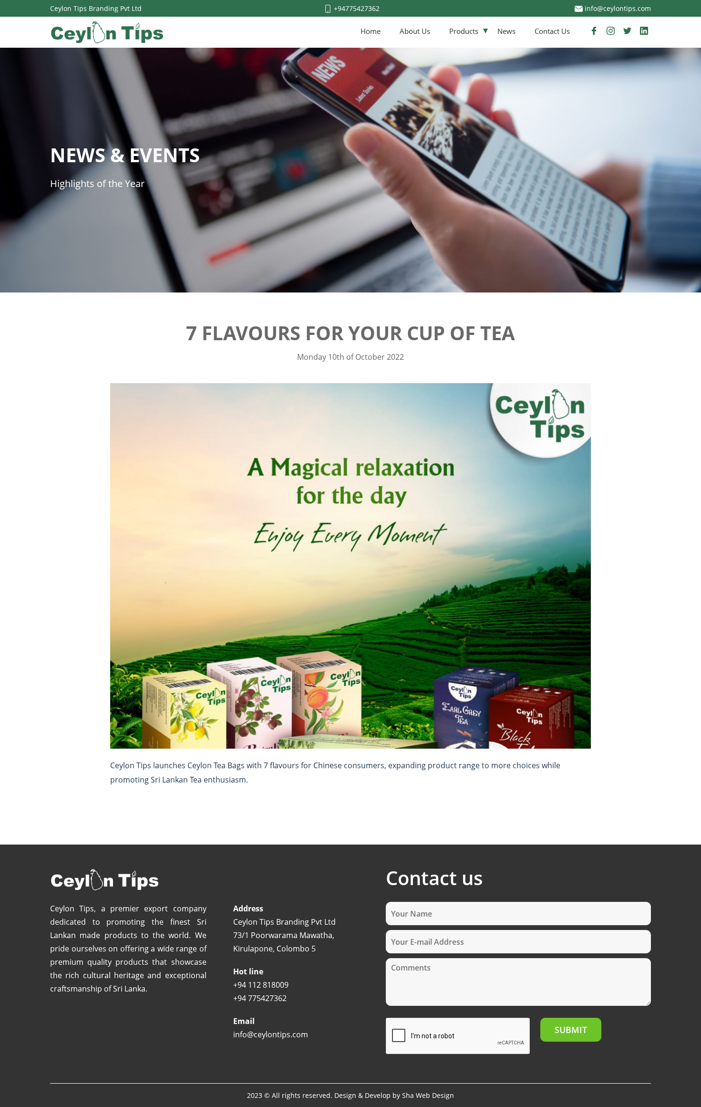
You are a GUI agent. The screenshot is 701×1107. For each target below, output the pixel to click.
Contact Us (552, 31)
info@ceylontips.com (617, 8)
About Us (415, 31)
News (506, 31)
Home (371, 31)
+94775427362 (356, 8)
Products (463, 31)
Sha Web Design (428, 1095)
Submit (571, 1029)
